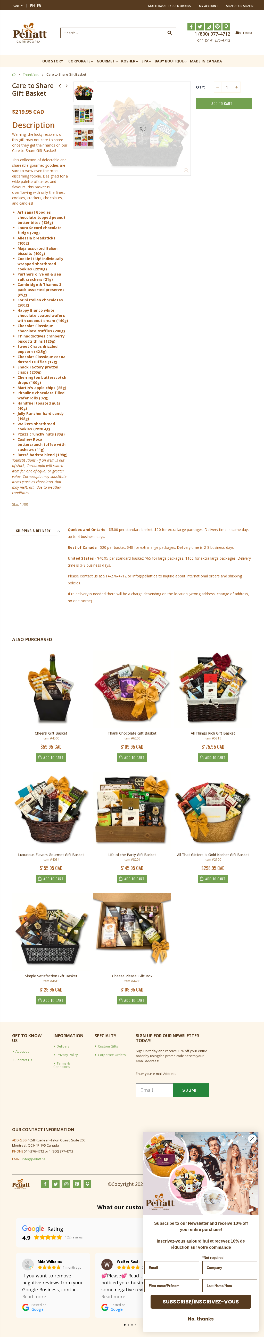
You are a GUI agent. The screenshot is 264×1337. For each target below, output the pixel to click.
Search (170, 33)
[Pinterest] (217, 26)
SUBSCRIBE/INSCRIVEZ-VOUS (201, 1301)
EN (32, 5)
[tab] (34, 531)
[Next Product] (67, 85)
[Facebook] (191, 26)
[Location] (226, 26)
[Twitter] (200, 26)
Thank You (31, 74)
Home (14, 74)
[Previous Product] (60, 85)
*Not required (213, 1258)
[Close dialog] (252, 1138)
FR (39, 5)
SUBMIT (191, 1090)
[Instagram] (209, 26)
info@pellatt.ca (33, 1159)
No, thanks (201, 1319)
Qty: (200, 87)
